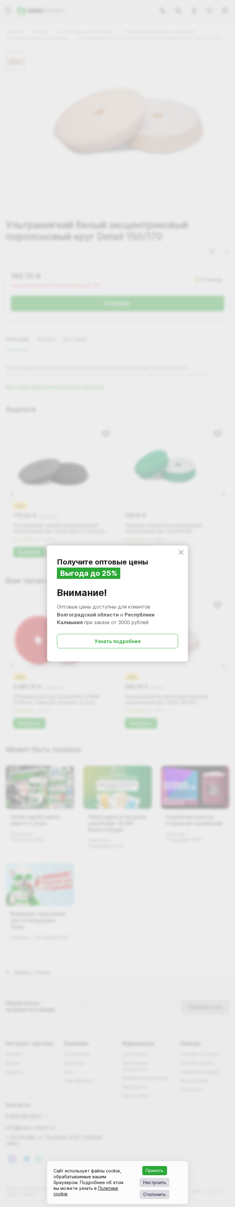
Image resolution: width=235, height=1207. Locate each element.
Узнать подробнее (118, 641)
